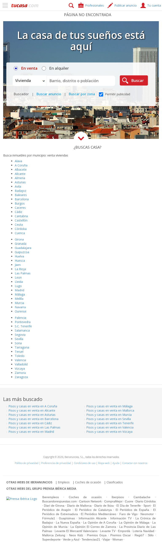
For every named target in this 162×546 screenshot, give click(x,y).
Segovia (20, 335)
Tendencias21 (91, 539)
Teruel (19, 352)
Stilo (151, 535)
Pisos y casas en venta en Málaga (109, 406)
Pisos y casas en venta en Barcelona (33, 419)
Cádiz (18, 212)
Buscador (21, 94)
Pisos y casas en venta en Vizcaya (109, 432)
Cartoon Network (90, 501)
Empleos (64, 482)
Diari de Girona (54, 505)
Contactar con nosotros (134, 463)
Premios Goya (97, 535)
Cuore (129, 501)
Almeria (20, 178)
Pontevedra (23, 322)
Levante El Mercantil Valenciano (76, 531)
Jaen (18, 265)
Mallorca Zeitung (53, 535)
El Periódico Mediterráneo (98, 514)
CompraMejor (113, 501)
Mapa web (104, 463)
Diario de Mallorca (79, 505)
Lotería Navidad (143, 531)
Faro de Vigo (128, 514)
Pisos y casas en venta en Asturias (31, 415)
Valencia (20, 360)
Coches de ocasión (88, 482)
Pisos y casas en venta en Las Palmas (34, 427)
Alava (18, 161)
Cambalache (142, 497)
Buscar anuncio (48, 94)
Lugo (18, 286)
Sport (147, 505)
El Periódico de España (132, 509)
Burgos (20, 203)
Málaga (20, 294)
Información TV (121, 518)
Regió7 (139, 535)
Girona (19, 239)
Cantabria (21, 216)
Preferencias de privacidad (56, 463)
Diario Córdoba (145, 501)
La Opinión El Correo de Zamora (93, 526)
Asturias (20, 182)
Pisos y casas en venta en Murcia (109, 415)
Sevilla (19, 339)
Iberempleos (50, 497)
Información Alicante (93, 518)
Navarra (20, 307)
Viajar (106, 539)
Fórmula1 (48, 518)
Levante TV (107, 531)
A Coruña (21, 165)
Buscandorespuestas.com (59, 501)
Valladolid (21, 364)
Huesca (20, 260)
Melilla (19, 299)
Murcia (19, 303)
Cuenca (20, 233)
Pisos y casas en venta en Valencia (110, 427)
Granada (20, 244)
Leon (18, 277)
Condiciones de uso (84, 463)
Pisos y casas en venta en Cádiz (30, 423)
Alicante (20, 174)
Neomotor (147, 514)
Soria (18, 343)
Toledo (19, 356)
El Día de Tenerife (128, 505)
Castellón (21, 220)
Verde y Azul (71, 539)
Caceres (20, 208)
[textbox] (81, 80)
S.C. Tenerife (23, 326)
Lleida (19, 282)
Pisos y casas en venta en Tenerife (110, 423)
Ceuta (19, 225)
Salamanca (22, 330)
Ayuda (115, 463)
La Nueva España (68, 522)
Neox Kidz (76, 535)
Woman (117, 539)
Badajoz (20, 191)
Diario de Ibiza (104, 505)
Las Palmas (23, 273)
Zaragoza (21, 377)
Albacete (21, 169)
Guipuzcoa (22, 252)
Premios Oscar (120, 535)
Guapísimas (67, 518)
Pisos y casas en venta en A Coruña (32, 406)
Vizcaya (20, 368)
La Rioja (20, 269)
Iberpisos (118, 497)
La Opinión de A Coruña (99, 522)
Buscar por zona (82, 94)
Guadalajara (23, 248)
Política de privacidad (26, 463)
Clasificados (115, 482)
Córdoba (21, 229)
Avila (18, 186)
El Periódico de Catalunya (93, 509)
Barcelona (22, 199)
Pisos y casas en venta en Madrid (31, 432)
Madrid (19, 290)
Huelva (19, 256)
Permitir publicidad (117, 94)
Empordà (124, 531)
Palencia (20, 318)
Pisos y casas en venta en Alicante (31, 410)
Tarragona (22, 347)
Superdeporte (51, 539)
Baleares (21, 195)
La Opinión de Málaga (134, 522)
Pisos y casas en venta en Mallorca (110, 410)
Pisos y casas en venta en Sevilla (108, 419)
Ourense (20, 311)
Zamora (20, 373)
